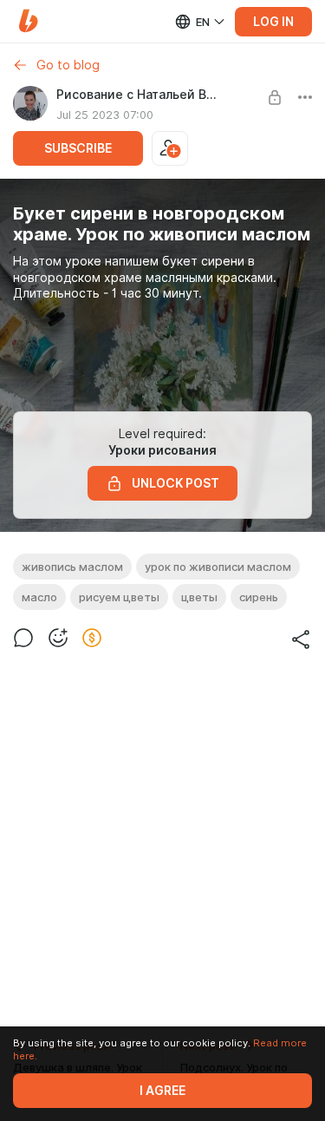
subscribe (78, 148)
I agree (162, 1091)
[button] (28, 21)
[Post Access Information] (274, 97)
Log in (273, 22)
